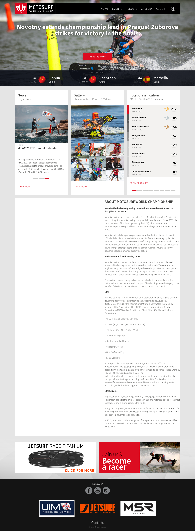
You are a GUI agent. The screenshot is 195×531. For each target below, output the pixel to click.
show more (24, 186)
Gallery (147, 9)
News (105, 9)
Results (131, 9)
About (160, 9)
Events (117, 9)
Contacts (97, 522)
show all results (139, 183)
